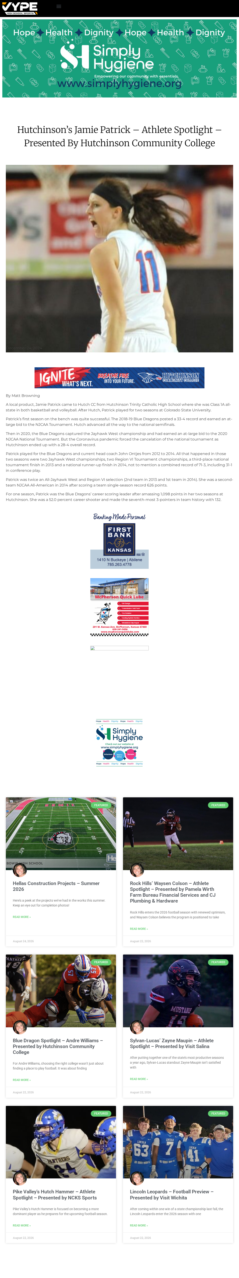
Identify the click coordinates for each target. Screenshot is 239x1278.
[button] (59, 6)
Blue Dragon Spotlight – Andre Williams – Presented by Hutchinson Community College (58, 1046)
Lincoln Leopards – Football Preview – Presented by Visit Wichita (172, 1194)
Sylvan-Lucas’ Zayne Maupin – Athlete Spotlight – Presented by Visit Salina (172, 1043)
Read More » (22, 917)
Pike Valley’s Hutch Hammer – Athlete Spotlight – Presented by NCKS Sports (55, 1194)
